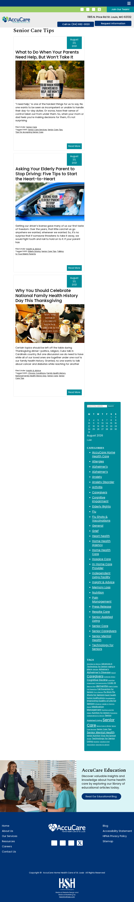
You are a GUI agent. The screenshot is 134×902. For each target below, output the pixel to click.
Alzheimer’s (100, 472)
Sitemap (108, 841)
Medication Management (95, 708)
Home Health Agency (101, 543)
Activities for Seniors (94, 664)
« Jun (89, 439)
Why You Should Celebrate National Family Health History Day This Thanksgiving (46, 295)
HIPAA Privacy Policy (115, 836)
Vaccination (91, 745)
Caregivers (99, 492)
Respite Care (101, 612)
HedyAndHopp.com (67, 897)
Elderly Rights (101, 506)
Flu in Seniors (98, 692)
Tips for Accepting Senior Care (29, 132)
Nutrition (98, 592)
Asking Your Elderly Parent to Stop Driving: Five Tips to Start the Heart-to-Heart (46, 174)
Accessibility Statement (117, 831)
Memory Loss (101, 587)
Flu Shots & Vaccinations (101, 518)
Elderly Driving (34, 251)
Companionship (101, 683)
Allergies (98, 461)
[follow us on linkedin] (82, 9)
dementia (102, 686)
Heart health (101, 536)
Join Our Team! (120, 9)
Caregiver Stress (109, 677)
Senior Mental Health (101, 732)
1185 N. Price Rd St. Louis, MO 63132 (109, 17)
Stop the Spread (108, 735)
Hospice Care (101, 559)
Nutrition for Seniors (101, 713)
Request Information (113, 23)
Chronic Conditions (37, 373)
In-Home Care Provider (102, 566)
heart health (110, 695)
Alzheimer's (100, 466)
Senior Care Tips (55, 129)
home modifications (96, 698)
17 (89, 426)
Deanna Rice (91, 686)
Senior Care (31, 127)
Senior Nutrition (93, 735)
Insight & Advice (33, 249)
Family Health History (56, 373)
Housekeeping (110, 698)
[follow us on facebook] (87, 9)
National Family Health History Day (30, 375)
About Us (7, 831)
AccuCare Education (104, 770)
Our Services (9, 836)
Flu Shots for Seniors (101, 693)
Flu (94, 511)
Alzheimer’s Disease (99, 672)
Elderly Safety (113, 686)
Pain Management (101, 599)
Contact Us (9, 851)
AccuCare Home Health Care (103, 454)
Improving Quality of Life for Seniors (101, 702)
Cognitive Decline (97, 680)
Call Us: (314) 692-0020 (76, 24)
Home (5, 826)
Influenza (98, 704)
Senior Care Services (37, 129)
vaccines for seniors (102, 745)
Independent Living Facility (101, 575)
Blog (105, 826)
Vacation (96, 742)
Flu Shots (108, 692)
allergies (95, 669)
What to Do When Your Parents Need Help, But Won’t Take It (47, 54)
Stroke (89, 739)
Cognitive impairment (100, 499)
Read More (74, 146)
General (97, 526)
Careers (7, 846)
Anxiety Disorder (103, 482)
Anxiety (97, 477)
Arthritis (97, 487)
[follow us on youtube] (93, 9)
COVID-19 (111, 683)
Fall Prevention (92, 689)
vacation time (105, 742)
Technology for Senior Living (101, 740)
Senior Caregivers (104, 631)
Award (113, 673)
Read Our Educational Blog (101, 796)
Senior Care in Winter (104, 726)
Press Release (101, 606)
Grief (95, 531)
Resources (8, 841)
